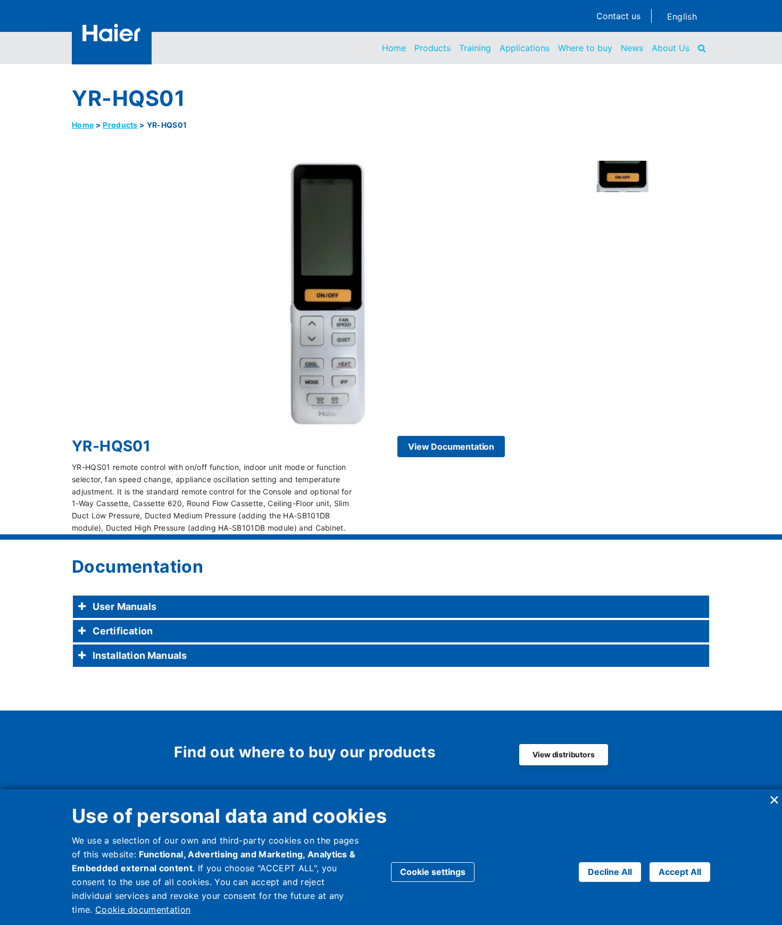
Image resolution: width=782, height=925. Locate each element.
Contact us (618, 16)
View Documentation (451, 446)
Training (475, 48)
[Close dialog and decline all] (774, 796)
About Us (670, 48)
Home (394, 48)
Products (432, 48)
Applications (525, 48)
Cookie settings (432, 871)
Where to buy (585, 48)
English (682, 16)
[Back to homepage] (112, 32)
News (632, 48)
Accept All (680, 871)
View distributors (563, 754)
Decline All (610, 871)
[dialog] (391, 857)
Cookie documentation (142, 909)
